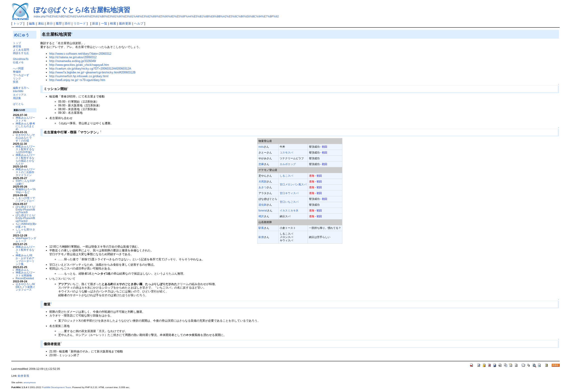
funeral (263, 210)
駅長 (261, 227)
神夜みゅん (22, 269)
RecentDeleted (25, 278)
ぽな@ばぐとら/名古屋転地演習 (82, 9)
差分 (50, 23)
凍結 (41, 23)
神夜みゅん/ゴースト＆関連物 (25, 274)
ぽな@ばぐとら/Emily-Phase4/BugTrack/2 (25, 218)
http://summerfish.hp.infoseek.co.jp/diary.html (78, 76)
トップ (18, 23)
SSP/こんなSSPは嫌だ (25, 182)
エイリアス (19, 94)
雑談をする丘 (21, 53)
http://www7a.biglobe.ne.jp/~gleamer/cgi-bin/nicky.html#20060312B (92, 72)
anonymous (30, 382)
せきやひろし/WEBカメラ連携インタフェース (25, 287)
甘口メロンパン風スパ (293, 184)
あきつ (263, 187)
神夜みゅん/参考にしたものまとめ (25, 126)
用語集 (17, 98)
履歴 (59, 23)
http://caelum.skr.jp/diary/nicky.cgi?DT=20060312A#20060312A (90, 68)
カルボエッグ (288, 164)
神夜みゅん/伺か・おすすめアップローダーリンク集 (25, 259)
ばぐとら (18, 103)
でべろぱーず (21, 75)
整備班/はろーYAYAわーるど (26, 191)
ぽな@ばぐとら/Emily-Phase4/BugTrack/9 (25, 209)
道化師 (263, 204)
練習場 (17, 46)
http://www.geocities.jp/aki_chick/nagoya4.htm (79, 64)
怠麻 (261, 164)
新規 (95, 23)
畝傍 (261, 237)
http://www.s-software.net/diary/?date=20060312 (80, 53)
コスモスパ (286, 152)
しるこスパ (286, 175)
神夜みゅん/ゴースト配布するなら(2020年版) (25, 149)
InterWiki (18, 91)
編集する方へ (21, 87)
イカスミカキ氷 (289, 210)
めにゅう (21, 35)
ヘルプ (138, 23)
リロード (79, 23)
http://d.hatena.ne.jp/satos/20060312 (73, 57)
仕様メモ (18, 62)
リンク (17, 78)
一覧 (104, 23)
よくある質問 (21, 49)
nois (261, 146)
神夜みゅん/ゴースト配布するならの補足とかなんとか (25, 159)
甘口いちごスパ (289, 201)
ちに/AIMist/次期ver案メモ (26, 225)
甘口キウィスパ (289, 193)
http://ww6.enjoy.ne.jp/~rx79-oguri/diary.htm (77, 80)
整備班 (17, 71)
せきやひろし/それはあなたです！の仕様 (25, 137)
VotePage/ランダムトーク (26, 239)
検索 (113, 23)
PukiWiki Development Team (56, 387)
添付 (67, 23)
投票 (15, 81)
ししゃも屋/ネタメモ (25, 231)
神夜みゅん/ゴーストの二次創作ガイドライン (25, 172)
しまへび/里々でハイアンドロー (25, 199)
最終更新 (125, 23)
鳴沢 (261, 216)
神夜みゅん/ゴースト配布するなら (25, 249)
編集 (32, 23)
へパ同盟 (18, 68)
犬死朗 (263, 181)
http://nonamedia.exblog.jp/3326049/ (72, 61)
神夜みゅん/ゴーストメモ (25, 119)
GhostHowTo (21, 59)
